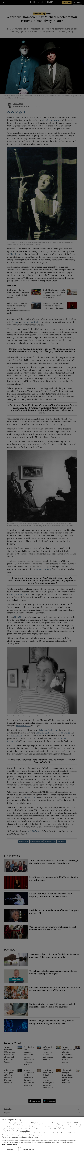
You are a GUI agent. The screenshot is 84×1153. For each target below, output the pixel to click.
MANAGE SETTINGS (28, 1149)
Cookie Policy (26, 1131)
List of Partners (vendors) (9, 1144)
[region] (42, 1134)
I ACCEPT (10, 1149)
